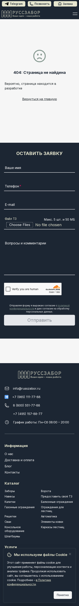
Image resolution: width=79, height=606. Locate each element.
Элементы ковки (52, 521)
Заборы (10, 491)
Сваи (8, 521)
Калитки (10, 501)
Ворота (46, 491)
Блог (8, 466)
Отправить (39, 320)
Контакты (12, 472)
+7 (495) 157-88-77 (27, 414)
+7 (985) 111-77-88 (26, 397)
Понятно (63, 595)
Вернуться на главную (39, 99)
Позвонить (42, 3)
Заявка (68, 3)
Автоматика (49, 516)
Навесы (10, 496)
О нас (9, 454)
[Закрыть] (70, 554)
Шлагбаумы (12, 536)
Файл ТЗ (11, 219)
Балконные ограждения (57, 501)
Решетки (10, 516)
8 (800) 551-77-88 (26, 405)
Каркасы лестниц (52, 527)
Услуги (11, 547)
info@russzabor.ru (26, 388)
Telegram (16, 3)
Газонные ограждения (20, 507)
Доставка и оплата (19, 460)
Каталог (12, 483)
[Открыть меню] (75, 13)
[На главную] (21, 13)
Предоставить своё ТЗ (56, 496)
